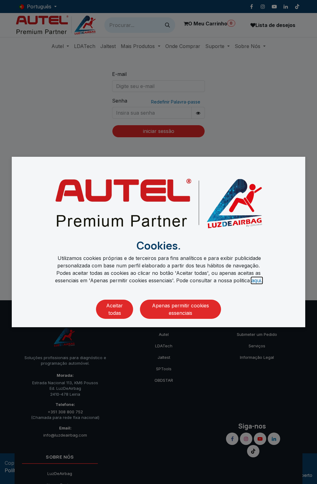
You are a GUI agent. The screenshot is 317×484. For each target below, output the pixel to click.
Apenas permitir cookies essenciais (180, 309)
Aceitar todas (114, 309)
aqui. (256, 280)
